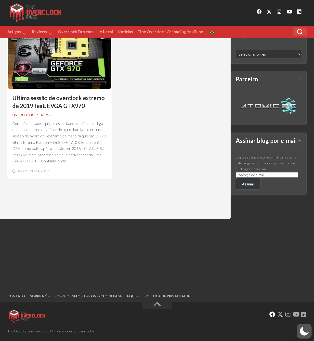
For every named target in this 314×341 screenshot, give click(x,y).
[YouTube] (289, 11)
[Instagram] (279, 11)
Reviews (39, 32)
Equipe (133, 296)
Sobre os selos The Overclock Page (88, 296)
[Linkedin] (299, 11)
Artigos (14, 32)
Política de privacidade (167, 296)
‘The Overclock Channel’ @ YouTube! (171, 31)
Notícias (125, 31)
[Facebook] (259, 11)
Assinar (248, 184)
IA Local (106, 31)
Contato (16, 296)
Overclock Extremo (76, 31)
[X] (269, 11)
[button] (304, 331)
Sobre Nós (40, 296)
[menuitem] (211, 32)
